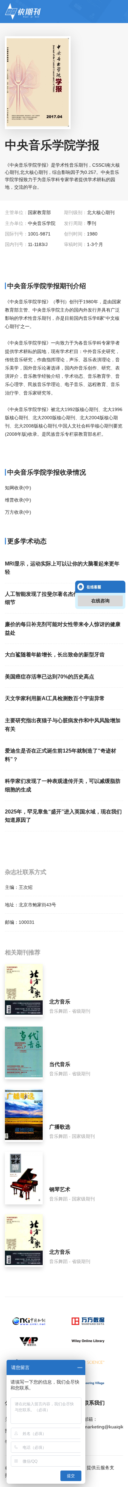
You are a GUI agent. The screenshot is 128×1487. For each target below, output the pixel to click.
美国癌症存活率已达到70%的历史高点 (49, 676)
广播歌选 (59, 1127)
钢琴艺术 (59, 1189)
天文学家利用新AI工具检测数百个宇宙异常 (55, 698)
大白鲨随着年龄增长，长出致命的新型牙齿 (55, 654)
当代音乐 (59, 1064)
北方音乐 (59, 1002)
